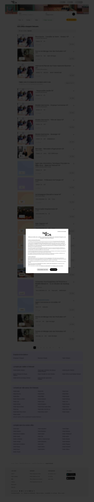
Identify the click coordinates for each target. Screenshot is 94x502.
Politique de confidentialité (45, 265)
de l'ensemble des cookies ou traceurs (41, 242)
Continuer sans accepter (62, 231)
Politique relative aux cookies (58, 265)
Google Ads (50, 258)
